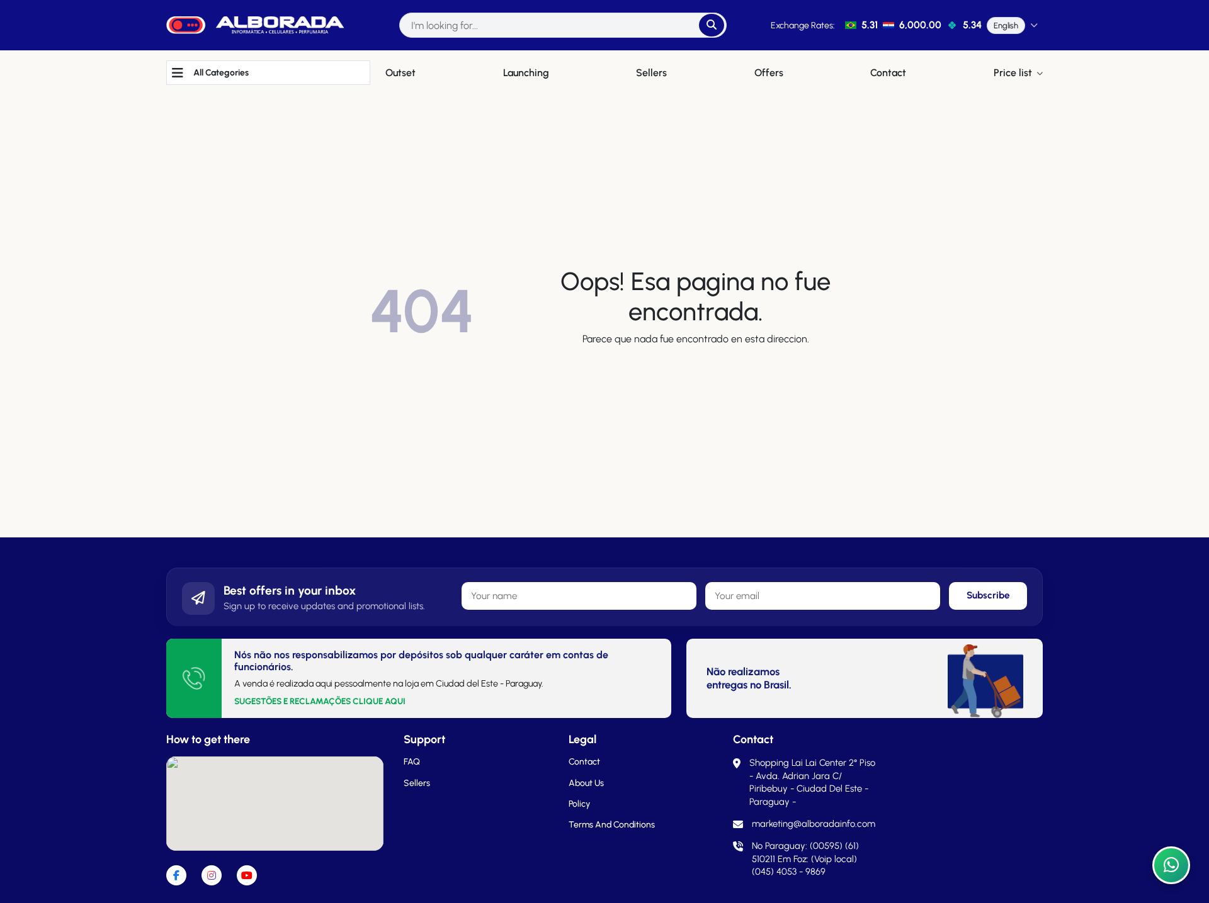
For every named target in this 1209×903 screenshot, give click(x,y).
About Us (586, 783)
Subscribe (988, 595)
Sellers (417, 783)
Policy (579, 804)
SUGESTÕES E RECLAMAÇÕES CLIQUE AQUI (320, 701)
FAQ (412, 761)
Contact (584, 761)
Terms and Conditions (612, 824)
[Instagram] (212, 875)
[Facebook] (176, 875)
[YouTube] (247, 875)
